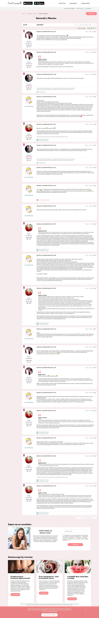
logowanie (88, 8)
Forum (23, 13)
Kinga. (29, 134)
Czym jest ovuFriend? (69, 8)
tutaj (69, 540)
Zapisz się (75, 544)
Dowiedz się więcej (52, 611)
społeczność (85, 3)
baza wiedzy (73, 3)
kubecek (29, 84)
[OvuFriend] (14, 4)
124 (87, 24)
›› (94, 25)
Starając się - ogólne (32, 13)
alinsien (29, 41)
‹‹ (75, 25)
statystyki (62, 3)
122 (82, 24)
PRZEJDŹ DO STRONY (49, 615)
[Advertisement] (14, 32)
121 (80, 24)
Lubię (90, 31)
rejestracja (80, 8)
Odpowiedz (91, 13)
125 (90, 24)
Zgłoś (94, 31)
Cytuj (86, 31)
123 (85, 24)
